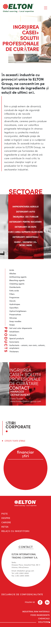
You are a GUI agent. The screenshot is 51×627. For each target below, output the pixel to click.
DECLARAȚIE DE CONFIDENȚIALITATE (22, 594)
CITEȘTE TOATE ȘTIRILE (15, 441)
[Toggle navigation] (46, 8)
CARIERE (6, 522)
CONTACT (26, 547)
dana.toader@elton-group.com (25, 401)
